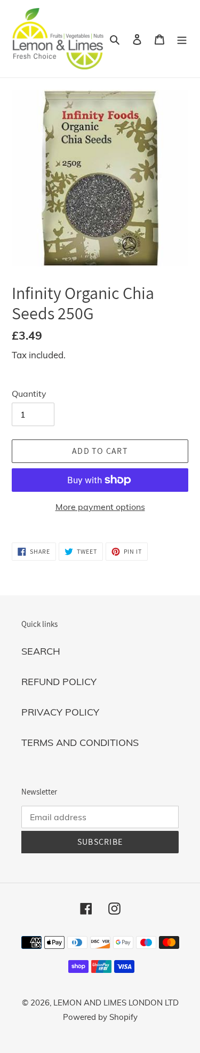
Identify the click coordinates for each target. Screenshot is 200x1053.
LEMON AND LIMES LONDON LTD (116, 1002)
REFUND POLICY (59, 681)
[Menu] (182, 38)
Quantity (29, 393)
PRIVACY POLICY (60, 712)
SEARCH (40, 651)
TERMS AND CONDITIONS (80, 742)
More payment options (100, 506)
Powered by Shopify (100, 1017)
